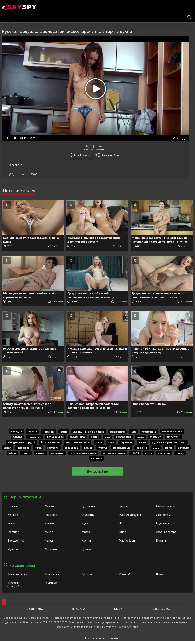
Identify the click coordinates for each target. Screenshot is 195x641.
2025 (148, 453)
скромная (126, 442)
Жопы (22, 523)
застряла (53, 447)
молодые (149, 431)
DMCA (118, 608)
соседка (16, 431)
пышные (96, 458)
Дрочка (96, 549)
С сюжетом (170, 514)
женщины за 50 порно (88, 431)
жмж (38, 447)
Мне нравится (86, 147)
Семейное (59, 582)
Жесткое (22, 531)
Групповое (170, 523)
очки (111, 442)
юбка (12, 452)
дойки (95, 436)
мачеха (155, 437)
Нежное (22, 514)
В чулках (170, 540)
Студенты (96, 514)
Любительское (170, 506)
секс (63, 431)
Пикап (170, 574)
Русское (22, 506)
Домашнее (96, 506)
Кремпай (133, 574)
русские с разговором (169, 442)
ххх (133, 431)
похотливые (121, 447)
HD (133, 523)
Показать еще (97, 471)
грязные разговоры (83, 452)
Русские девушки (133, 514)
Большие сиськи (22, 574)
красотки (173, 437)
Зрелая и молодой (22, 584)
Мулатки (22, 549)
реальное (164, 452)
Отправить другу (111, 155)
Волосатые (59, 574)
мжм (98, 442)
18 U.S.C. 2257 (160, 608)
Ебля (168, 447)
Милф (133, 531)
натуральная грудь (21, 442)
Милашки (59, 549)
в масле (183, 447)
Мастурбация (133, 540)
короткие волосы (78, 442)
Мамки (59, 506)
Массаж (96, 531)
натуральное (55, 436)
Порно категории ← (27, 497)
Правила (78, 608)
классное (117, 431)
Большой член (22, 540)
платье (17, 436)
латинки (57, 453)
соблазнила (77, 436)
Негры (59, 540)
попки (26, 452)
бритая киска (50, 442)
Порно (80, 638)
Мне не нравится (92, 147)
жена (142, 442)
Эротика (96, 574)
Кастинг (96, 540)
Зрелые (133, 506)
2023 (135, 453)
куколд (102, 447)
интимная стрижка (113, 453)
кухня (88, 447)
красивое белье (172, 431)
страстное (71, 447)
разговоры (123, 436)
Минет (59, 531)
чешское (141, 447)
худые (40, 453)
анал (7, 447)
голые (180, 453)
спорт (140, 437)
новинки (48, 431)
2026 (156, 447)
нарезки (23, 447)
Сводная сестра (170, 531)
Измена (59, 523)
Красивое (59, 514)
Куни (96, 523)
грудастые (34, 437)
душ (107, 437)
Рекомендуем (22, 565)
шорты (32, 431)
